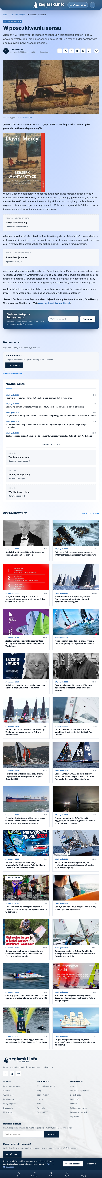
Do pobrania (75, 1095)
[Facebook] (5, 1073)
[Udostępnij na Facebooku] (59, 50)
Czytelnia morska (18, 15)
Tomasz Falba (17, 50)
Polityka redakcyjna (78, 1108)
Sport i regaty (43, 1095)
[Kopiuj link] (89, 50)
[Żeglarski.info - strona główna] (48, 5)
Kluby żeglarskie (10, 1103)
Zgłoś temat (12, 1154)
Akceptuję (91, 1164)
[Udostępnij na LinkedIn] (71, 50)
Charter (6, 1090)
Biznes (39, 1103)
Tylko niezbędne (73, 1164)
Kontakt (73, 1103)
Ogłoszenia (8, 1108)
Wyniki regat (8, 1095)
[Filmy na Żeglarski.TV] (18, 1073)
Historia (40, 1099)
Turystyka (41, 1108)
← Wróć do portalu (12, 374)
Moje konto (8, 1112)
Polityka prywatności (79, 1112)
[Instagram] (12, 1073)
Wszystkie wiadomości (46, 1086)
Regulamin (74, 1116)
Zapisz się (87, 319)
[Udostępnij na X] (65, 50)
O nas (72, 1086)
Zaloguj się (14, 365)
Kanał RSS (74, 1099)
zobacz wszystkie (25, 118)
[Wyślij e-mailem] (83, 50)
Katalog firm (8, 1099)
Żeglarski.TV (42, 1112)
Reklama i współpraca (79, 1090)
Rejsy (39, 1090)
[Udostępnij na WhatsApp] (77, 50)
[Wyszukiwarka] (71, 5)
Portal (5, 15)
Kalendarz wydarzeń (12, 1086)
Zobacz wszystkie (51, 444)
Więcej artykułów (90, 513)
